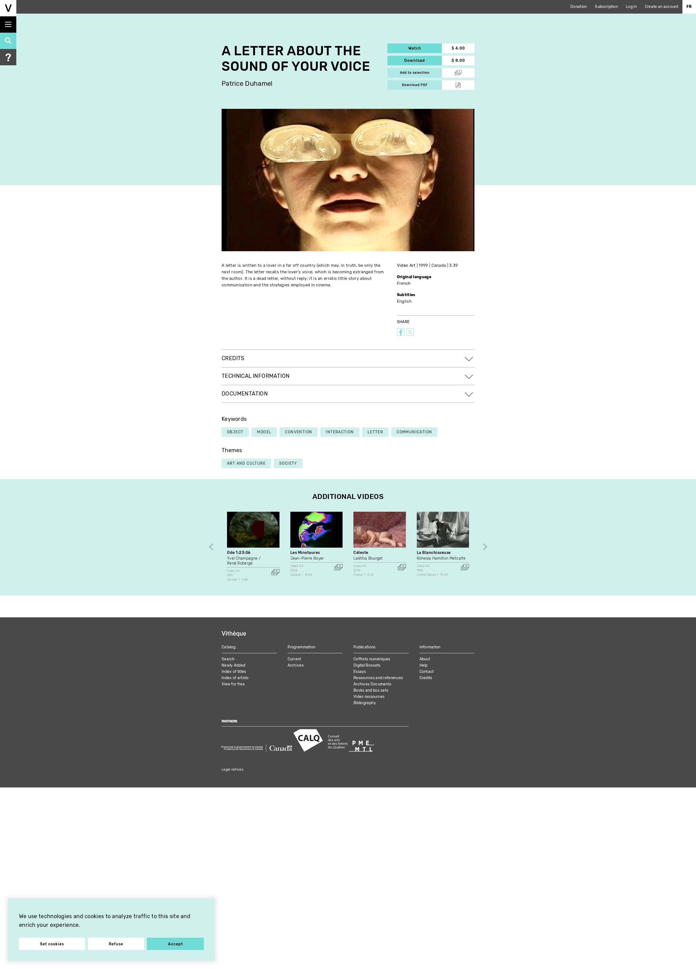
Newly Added (233, 665)
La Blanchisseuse (434, 552)
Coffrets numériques (371, 659)
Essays (359, 671)
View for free (233, 684)
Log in (631, 6)
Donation (578, 6)
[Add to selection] (275, 572)
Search (228, 659)
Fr (689, 6)
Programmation (302, 647)
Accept (175, 944)
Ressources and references (378, 678)
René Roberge (240, 563)
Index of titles (234, 671)
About (425, 659)
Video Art (406, 265)
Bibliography (364, 703)
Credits (426, 678)
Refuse (116, 944)
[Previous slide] (211, 547)
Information (430, 647)
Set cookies (52, 944)
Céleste (360, 552)
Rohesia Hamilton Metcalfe (441, 558)
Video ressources (369, 696)
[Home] (8, 8)
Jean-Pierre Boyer (307, 558)
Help (424, 665)
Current (294, 659)
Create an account (661, 6)
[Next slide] (485, 547)
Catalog (228, 647)
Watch (425, 48)
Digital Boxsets (367, 665)
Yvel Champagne (242, 558)
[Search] (8, 41)
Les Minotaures (305, 552)
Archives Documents (372, 684)
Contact (427, 671)
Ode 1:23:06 (239, 552)
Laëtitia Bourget (368, 558)
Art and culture (246, 463)
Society (288, 463)
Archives (296, 665)
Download (423, 60)
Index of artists (235, 678)
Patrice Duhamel (247, 84)
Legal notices (232, 769)
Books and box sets (370, 690)
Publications (364, 647)
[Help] (8, 57)
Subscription (606, 6)
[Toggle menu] (8, 24)
